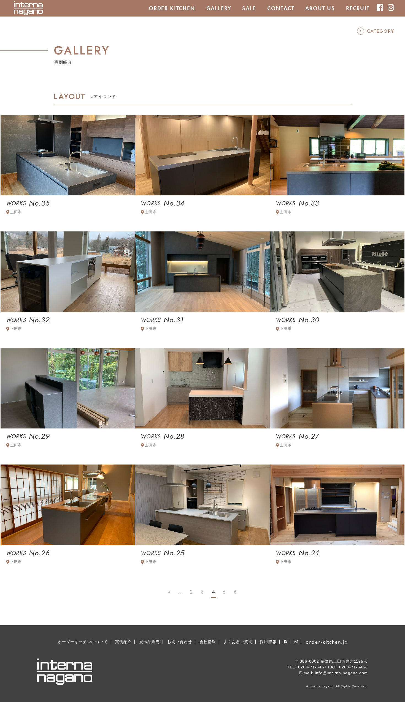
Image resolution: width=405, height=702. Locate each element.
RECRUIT (358, 8)
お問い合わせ (179, 642)
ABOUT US (320, 8)
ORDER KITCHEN (172, 8)
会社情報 (207, 642)
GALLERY (218, 8)
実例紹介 (123, 642)
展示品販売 (149, 642)
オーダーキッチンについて (83, 642)
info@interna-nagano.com (341, 673)
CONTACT (281, 8)
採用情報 (268, 642)
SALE (249, 8)
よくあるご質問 (238, 642)
